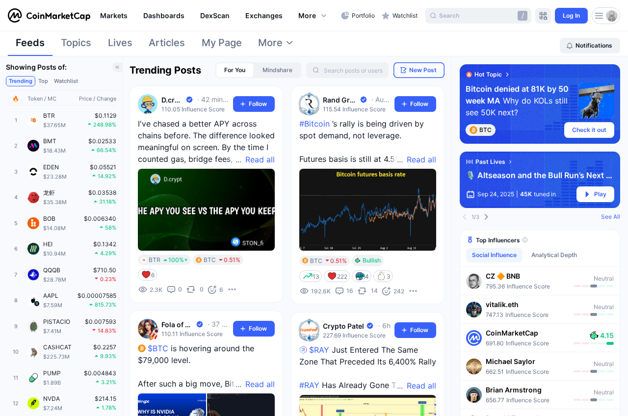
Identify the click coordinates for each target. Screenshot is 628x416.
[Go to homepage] (49, 15)
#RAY (309, 385)
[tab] (30, 45)
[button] (313, 15)
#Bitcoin (314, 124)
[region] (218, 15)
